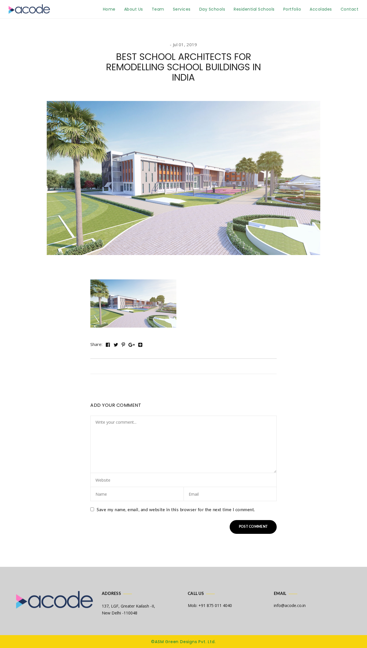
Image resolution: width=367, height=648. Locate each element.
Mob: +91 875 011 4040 (210, 605)
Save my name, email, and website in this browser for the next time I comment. (176, 510)
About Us (133, 9)
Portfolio (292, 9)
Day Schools (212, 9)
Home (109, 9)
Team (158, 9)
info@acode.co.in (290, 605)
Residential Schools (254, 9)
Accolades (321, 9)
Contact (350, 9)
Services (182, 9)
